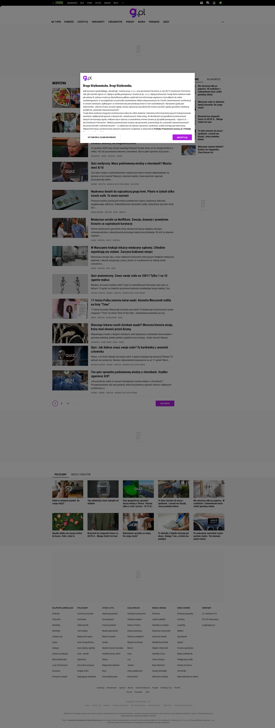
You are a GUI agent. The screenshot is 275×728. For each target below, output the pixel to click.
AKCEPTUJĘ (182, 137)
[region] (137, 108)
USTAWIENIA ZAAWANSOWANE (102, 137)
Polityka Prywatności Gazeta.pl (168, 129)
